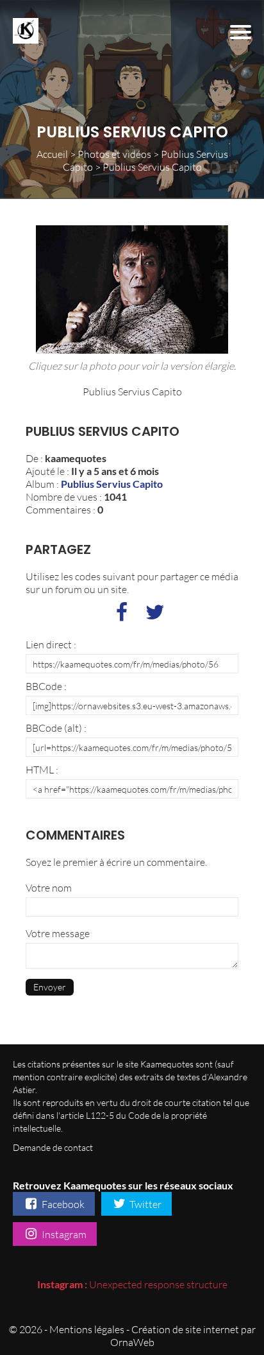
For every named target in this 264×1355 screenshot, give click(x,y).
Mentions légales (86, 1329)
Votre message (58, 933)
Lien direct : (51, 644)
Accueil (52, 154)
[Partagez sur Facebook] (121, 615)
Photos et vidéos (114, 154)
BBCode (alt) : (56, 727)
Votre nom (49, 887)
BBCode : (46, 686)
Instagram (63, 1234)
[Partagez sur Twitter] (155, 615)
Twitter (144, 1204)
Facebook (62, 1204)
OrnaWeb (132, 1342)
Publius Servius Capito (112, 484)
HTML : (42, 769)
